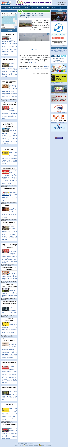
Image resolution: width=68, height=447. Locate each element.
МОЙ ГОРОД (35, 7)
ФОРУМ (27, 7)
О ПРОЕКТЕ (55, 7)
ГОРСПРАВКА (45, 7)
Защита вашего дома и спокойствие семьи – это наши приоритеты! (9, 310)
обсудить (38, 73)
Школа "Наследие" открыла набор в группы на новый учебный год (9, 246)
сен (16, 11)
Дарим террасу (9, 205)
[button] (21, 42)
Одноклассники (23, 68)
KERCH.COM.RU (33, 62)
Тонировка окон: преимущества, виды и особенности (9, 125)
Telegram (37, 68)
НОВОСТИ (7, 7)
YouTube (31, 68)
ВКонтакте (46, 66)
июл (3, 11)
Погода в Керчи (59, 51)
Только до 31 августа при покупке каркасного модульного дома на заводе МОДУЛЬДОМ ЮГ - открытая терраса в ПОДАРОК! (9, 212)
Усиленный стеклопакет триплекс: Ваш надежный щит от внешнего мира (9, 303)
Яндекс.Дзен (44, 68)
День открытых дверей (9, 168)
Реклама (9, 30)
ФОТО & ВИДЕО (16, 7)
